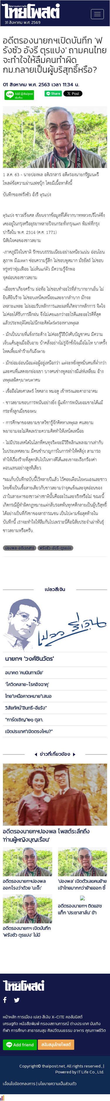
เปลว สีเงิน (41, 1017)
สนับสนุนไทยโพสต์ (56, 1045)
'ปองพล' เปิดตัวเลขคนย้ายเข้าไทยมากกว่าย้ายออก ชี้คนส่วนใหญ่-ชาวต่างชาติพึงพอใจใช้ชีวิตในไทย (82, 884)
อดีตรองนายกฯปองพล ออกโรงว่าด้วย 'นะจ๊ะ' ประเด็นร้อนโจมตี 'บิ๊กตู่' (24, 884)
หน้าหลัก (9, 1017)
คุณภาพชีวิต (95, 1030)
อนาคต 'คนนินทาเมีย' (24, 672)
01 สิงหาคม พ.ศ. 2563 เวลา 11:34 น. (41, 84)
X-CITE (58, 1017)
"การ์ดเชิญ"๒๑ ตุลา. (24, 719)
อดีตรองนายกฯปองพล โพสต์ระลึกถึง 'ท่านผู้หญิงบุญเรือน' (46, 835)
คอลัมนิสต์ (74, 1017)
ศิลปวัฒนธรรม (60, 1030)
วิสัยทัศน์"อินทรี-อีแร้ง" (26, 707)
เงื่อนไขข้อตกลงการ (19, 1084)
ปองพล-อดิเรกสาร (19, 548)
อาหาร (79, 1030)
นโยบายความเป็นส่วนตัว (57, 1084)
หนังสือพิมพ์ (29, 1024)
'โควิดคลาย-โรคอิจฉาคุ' (27, 684)
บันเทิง (95, 1024)
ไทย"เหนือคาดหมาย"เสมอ (28, 695)
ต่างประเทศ (79, 1024)
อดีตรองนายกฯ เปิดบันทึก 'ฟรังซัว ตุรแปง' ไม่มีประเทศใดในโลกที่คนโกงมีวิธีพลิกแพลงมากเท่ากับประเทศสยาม (27, 931)
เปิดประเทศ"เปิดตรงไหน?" (29, 731)
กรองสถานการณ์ (54, 1024)
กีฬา (6, 1030)
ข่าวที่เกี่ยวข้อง (55, 754)
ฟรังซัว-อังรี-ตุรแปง (55, 548)
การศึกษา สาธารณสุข (28, 1030)
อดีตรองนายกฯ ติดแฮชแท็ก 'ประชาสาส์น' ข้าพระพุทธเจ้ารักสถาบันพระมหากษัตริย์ (82, 909)
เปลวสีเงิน (55, 589)
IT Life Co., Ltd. (90, 1072)
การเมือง (25, 1017)
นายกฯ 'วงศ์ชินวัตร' (29, 658)
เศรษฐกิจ (10, 1024)
